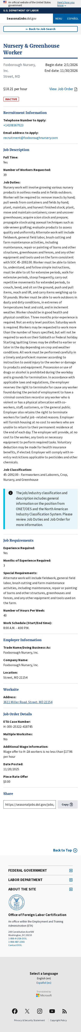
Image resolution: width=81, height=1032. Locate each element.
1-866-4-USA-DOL (17, 938)
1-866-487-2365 (16, 941)
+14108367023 (13, 125)
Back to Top (62, 850)
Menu (58, 18)
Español (73, 18)
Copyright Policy (58, 1020)
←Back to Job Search (40, 29)
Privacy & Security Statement (29, 1020)
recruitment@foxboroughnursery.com (30, 138)
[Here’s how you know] (40, 3)
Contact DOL (15, 945)
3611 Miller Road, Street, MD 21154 (27, 702)
